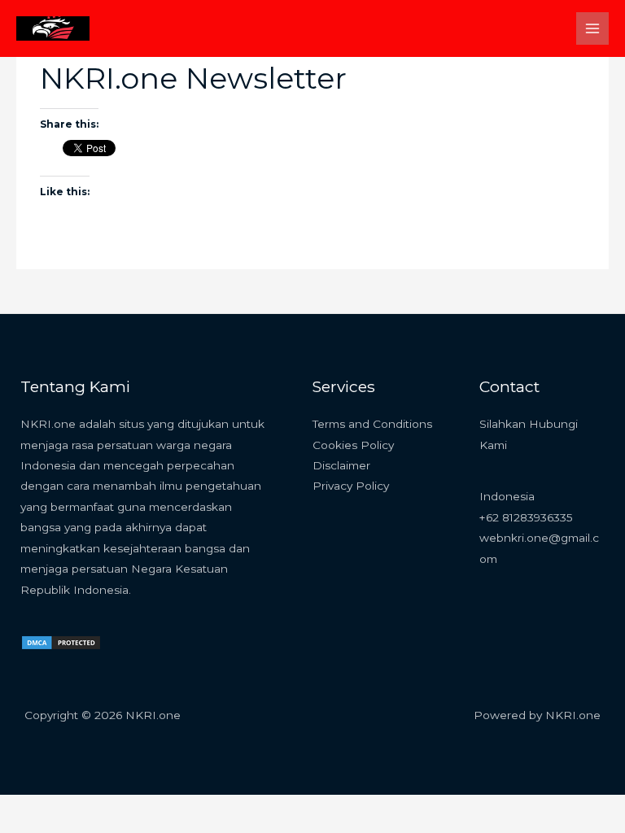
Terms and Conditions (372, 423)
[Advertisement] (312, 179)
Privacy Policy (350, 485)
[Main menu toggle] (593, 29)
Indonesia (507, 496)
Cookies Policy (353, 444)
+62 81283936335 (526, 517)
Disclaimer (341, 465)
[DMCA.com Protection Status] (61, 641)
